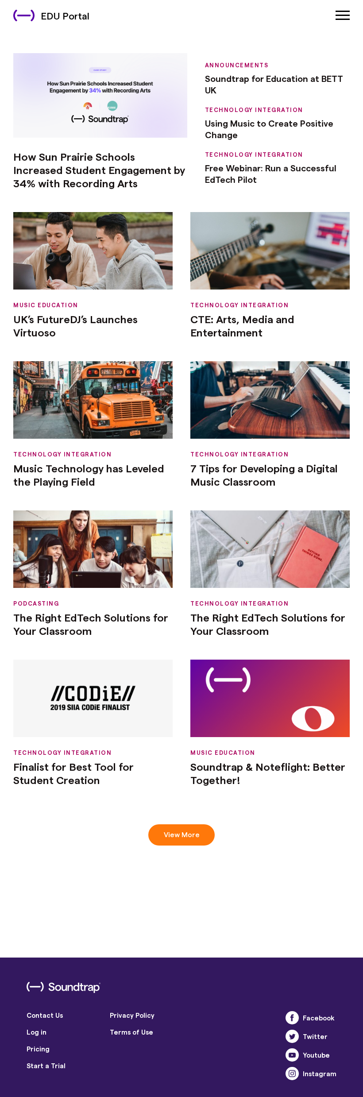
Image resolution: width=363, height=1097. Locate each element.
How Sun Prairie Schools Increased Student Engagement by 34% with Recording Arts (99, 169)
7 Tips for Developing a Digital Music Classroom (264, 475)
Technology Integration (254, 109)
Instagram (319, 1074)
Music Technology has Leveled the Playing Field (88, 475)
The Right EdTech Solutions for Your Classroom (90, 624)
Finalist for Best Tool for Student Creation (73, 773)
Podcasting (36, 603)
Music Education (45, 304)
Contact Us (45, 1015)
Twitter (315, 1036)
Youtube (316, 1055)
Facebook (319, 1018)
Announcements (237, 65)
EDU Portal (65, 15)
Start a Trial (46, 1066)
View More (182, 834)
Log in (36, 1032)
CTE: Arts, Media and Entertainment (242, 326)
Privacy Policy (132, 1015)
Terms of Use (131, 1032)
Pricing (38, 1049)
